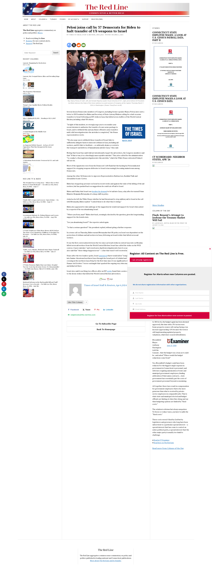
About (33, 19)
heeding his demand (99, 191)
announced (103, 255)
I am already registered (142, 260)
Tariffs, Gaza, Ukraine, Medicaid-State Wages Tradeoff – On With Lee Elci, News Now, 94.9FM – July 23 (41, 251)
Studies (63, 19)
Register (29, 41)
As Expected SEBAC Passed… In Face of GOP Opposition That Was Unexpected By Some (38, 146)
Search (55, 53)
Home (26, 19)
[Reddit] (79, 45)
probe (109, 271)
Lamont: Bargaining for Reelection (34, 63)
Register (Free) (97, 19)
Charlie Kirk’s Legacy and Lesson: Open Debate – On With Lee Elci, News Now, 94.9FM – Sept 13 (41, 201)
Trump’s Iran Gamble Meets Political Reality (37, 105)
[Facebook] (69, 45)
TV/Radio (53, 19)
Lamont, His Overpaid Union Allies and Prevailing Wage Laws (41, 77)
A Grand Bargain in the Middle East (34, 132)
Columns (42, 19)
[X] (74, 45)
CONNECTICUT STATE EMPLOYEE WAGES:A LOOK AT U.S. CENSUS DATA (169, 98)
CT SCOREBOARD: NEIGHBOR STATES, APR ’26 (168, 158)
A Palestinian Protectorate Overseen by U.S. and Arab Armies (40, 161)
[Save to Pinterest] (3, 284)
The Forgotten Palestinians (32, 92)
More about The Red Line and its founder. (105, 560)
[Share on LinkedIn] (3, 289)
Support (85, 19)
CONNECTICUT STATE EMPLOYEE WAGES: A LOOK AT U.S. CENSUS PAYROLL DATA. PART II (169, 36)
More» (40, 33)
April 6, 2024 (127, 140)
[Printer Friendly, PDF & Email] (106, 279)
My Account (73, 19)
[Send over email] (3, 293)
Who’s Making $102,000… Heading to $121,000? (39, 118)
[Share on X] (3, 279)
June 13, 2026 (171, 345)
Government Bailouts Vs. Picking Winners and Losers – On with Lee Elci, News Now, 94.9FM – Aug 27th (41, 216)
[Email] (83, 45)
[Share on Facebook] (3, 274)
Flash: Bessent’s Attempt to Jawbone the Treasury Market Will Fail (168, 218)
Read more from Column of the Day (168, 448)
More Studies (158, 205)
